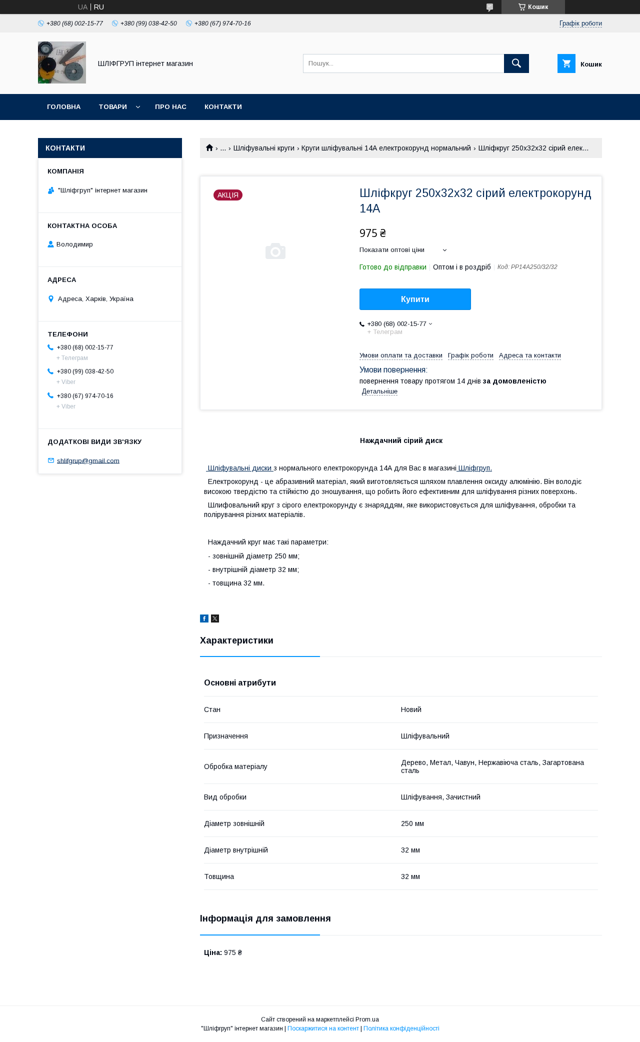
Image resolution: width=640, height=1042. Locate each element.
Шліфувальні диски (240, 468)
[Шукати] (516, 63)
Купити (415, 299)
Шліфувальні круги (264, 148)
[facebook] (204, 620)
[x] (215, 620)
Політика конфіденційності (402, 1028)
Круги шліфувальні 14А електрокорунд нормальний (386, 148)
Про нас (170, 106)
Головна (63, 106)
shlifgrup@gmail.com (88, 460)
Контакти (223, 106)
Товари (112, 106)
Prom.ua (367, 1019)
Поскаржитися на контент (323, 1028)
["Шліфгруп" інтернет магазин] (62, 81)
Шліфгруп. (474, 468)
